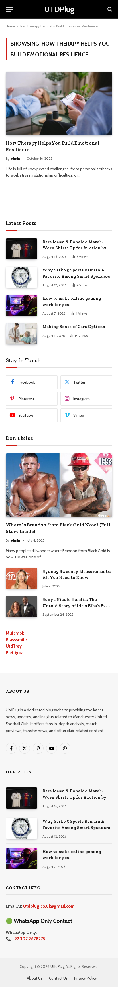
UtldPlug (57, 966)
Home (10, 26)
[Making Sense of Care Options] (21, 333)
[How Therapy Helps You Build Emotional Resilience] (59, 103)
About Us (34, 978)
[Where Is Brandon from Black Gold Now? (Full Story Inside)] (59, 485)
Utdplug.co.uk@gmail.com (49, 906)
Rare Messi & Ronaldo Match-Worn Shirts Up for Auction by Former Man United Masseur (74, 248)
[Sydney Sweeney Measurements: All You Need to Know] (21, 578)
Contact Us (58, 978)
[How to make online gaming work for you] (21, 305)
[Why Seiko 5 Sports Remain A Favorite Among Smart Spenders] (21, 277)
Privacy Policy (85, 978)
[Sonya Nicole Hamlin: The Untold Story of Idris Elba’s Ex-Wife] (21, 606)
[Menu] (9, 9)
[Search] (109, 9)
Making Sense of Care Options (73, 326)
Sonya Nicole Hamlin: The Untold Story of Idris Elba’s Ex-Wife (74, 605)
